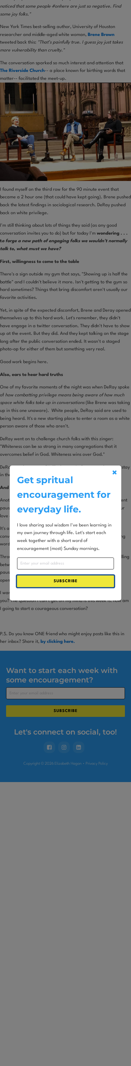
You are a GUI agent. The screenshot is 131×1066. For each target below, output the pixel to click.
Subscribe (65, 581)
